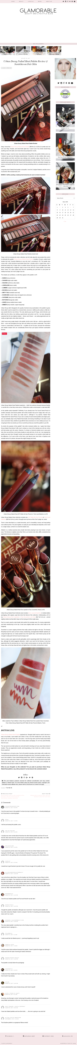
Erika (7, 819)
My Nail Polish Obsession (13, 1017)
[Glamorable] (38, 8)
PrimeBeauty (9, 893)
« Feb (64, 221)
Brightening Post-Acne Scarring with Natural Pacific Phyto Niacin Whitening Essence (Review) (12, 796)
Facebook (10, 1036)
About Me (49, 1)
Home (13, 1)
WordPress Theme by (68, 1043)
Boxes (40, 1)
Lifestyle (31, 1)
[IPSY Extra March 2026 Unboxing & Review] (65, 189)
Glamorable (8, 1043)
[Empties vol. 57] (65, 131)
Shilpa (7, 982)
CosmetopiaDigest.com (12, 806)
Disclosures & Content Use (34, 784)
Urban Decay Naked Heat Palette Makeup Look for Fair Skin (40, 795)
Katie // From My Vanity (12, 993)
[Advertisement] (38, 31)
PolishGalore (9, 845)
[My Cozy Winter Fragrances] (65, 160)
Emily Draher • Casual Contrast (15, 1006)
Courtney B (8, 968)
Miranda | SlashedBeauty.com (14, 920)
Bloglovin (68, 1036)
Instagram (29, 1036)
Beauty (21, 1)
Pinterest (49, 1036)
